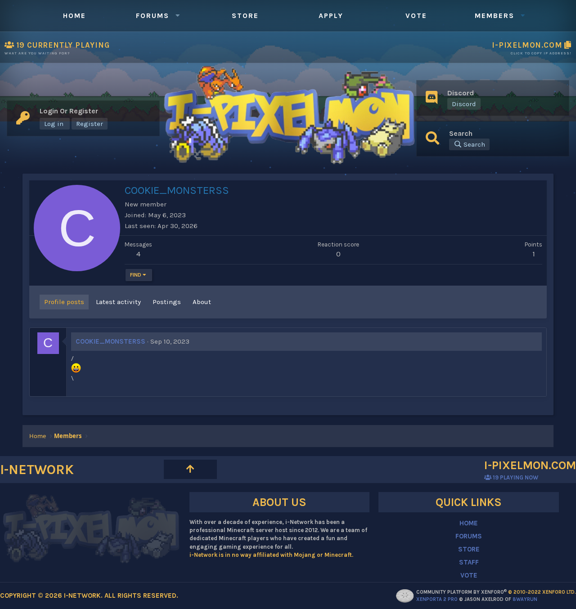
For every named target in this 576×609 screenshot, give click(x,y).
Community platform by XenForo (496, 592)
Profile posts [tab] (64, 302)
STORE (469, 549)
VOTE (468, 575)
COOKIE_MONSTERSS (110, 341)
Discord (464, 104)
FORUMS (468, 536)
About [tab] (202, 302)
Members (494, 15)
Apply (331, 15)
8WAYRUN (525, 599)
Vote (416, 15)
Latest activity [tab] (118, 302)
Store (245, 15)
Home (74, 15)
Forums (152, 15)
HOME (468, 523)
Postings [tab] (167, 302)
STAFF (469, 562)
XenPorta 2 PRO (437, 599)
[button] (177, 16)
